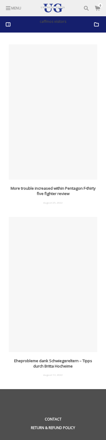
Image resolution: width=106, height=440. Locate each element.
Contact (53, 419)
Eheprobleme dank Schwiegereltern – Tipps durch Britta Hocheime (53, 363)
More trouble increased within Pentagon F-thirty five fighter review (53, 191)
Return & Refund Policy (53, 427)
